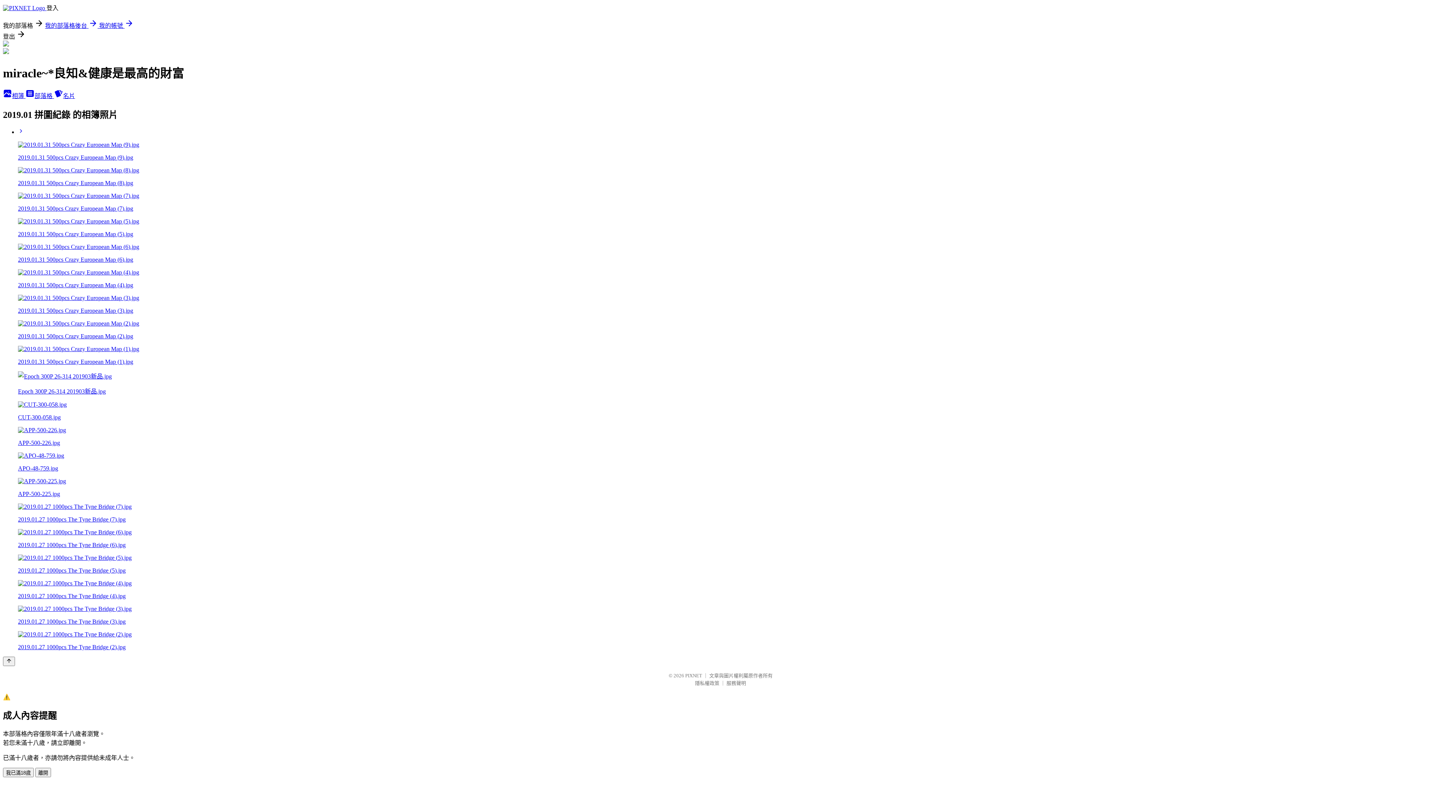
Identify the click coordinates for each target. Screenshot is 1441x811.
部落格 (44, 96)
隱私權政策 (707, 683)
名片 (69, 96)
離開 (43, 773)
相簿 (19, 96)
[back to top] (9, 661)
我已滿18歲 (18, 773)
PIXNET (693, 675)
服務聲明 (736, 683)
